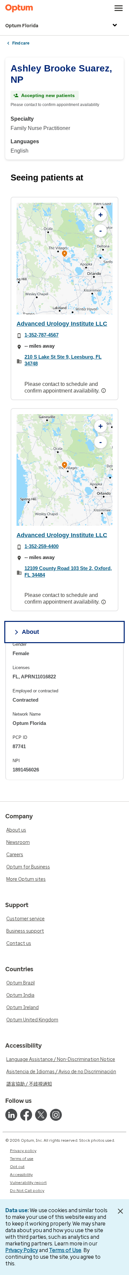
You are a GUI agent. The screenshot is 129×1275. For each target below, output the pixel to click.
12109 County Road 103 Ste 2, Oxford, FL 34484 (68, 571)
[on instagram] (56, 1115)
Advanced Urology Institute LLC (62, 323)
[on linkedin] (11, 1115)
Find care (20, 43)
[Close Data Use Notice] (120, 1211)
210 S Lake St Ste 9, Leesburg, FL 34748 (63, 360)
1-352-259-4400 (41, 546)
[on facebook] (26, 1115)
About (30, 632)
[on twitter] (41, 1115)
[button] (64, 254)
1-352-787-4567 (41, 335)
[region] (64, 258)
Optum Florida (21, 26)
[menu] (119, 8)
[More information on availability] (104, 390)
